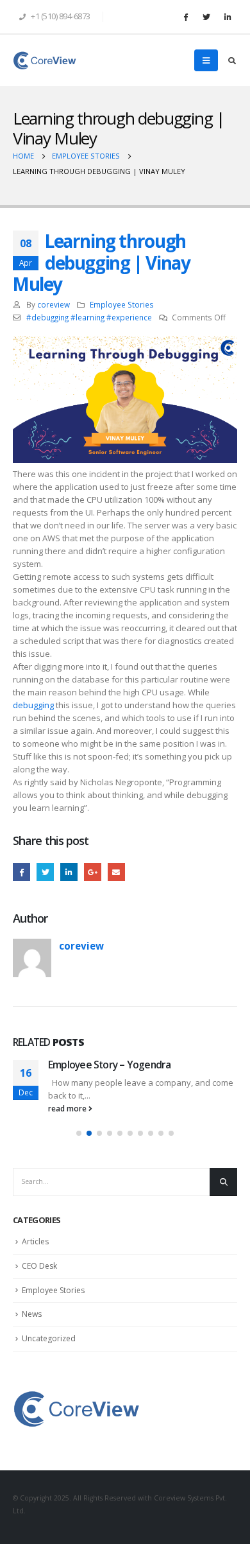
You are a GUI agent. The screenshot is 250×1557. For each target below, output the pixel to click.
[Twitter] (206, 17)
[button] (79, 1133)
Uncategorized (49, 1338)
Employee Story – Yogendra (109, 1064)
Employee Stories (122, 304)
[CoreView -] (45, 60)
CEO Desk (39, 1265)
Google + (92, 871)
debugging (33, 705)
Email (116, 871)
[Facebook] (185, 17)
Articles (35, 1241)
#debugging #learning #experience (89, 317)
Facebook (21, 871)
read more (68, 1108)
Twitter (45, 871)
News (32, 1314)
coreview (53, 304)
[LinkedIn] (228, 17)
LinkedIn (69, 871)
